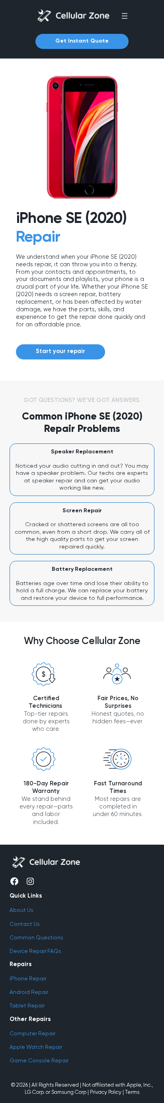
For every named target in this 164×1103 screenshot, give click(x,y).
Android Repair (29, 992)
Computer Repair (32, 1033)
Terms (132, 1092)
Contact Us (25, 924)
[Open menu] (124, 16)
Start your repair (60, 351)
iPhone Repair (28, 978)
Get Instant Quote (82, 41)
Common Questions (36, 937)
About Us (21, 910)
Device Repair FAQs (35, 951)
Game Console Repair (39, 1060)
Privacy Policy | (107, 1092)
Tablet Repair (27, 1005)
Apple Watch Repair (36, 1047)
